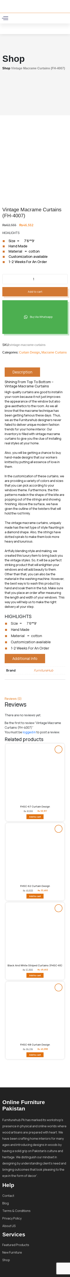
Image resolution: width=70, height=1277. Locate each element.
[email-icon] (27, 17)
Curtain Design (29, 352)
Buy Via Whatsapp (41, 316)
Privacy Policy (12, 1218)
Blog (5, 1203)
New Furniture (12, 1252)
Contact (8, 1196)
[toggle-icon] (5, 18)
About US (9, 1226)
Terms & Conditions (16, 1211)
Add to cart (35, 291)
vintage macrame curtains (29, 523)
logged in (29, 732)
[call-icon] (22, 17)
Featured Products (15, 1245)
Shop (6, 68)
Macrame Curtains (54, 352)
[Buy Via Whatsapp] (58, 749)
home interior (36, 429)
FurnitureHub (43, 670)
